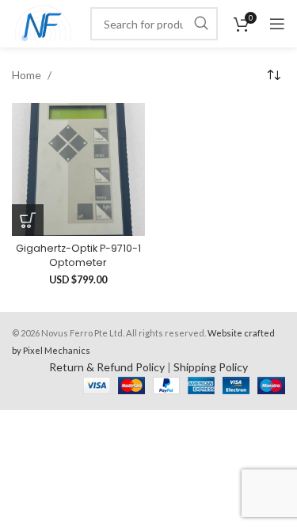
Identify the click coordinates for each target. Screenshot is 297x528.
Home (28, 75)
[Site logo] (43, 22)
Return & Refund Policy (107, 367)
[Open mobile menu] (277, 24)
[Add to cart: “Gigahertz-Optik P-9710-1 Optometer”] (28, 220)
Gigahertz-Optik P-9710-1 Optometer (78, 255)
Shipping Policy (210, 367)
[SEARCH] (201, 23)
